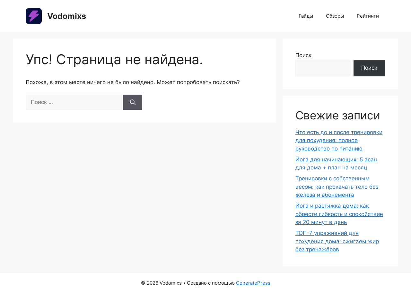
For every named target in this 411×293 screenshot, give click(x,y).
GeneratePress (253, 283)
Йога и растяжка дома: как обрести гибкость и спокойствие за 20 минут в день (339, 214)
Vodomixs (66, 16)
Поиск (303, 55)
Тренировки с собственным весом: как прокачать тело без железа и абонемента (336, 186)
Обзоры (335, 16)
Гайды (306, 16)
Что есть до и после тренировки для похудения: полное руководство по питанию (338, 140)
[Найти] (132, 102)
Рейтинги (368, 16)
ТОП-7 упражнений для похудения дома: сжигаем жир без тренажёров (337, 241)
